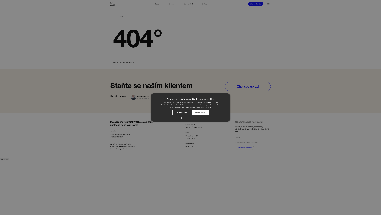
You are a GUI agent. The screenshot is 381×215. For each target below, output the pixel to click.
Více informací (206, 107)
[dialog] (190, 107)
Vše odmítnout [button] (182, 112)
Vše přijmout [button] (200, 112)
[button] (190, 118)
